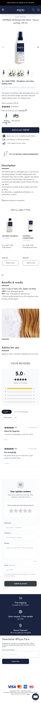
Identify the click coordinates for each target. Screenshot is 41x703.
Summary (7, 533)
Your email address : (9, 650)
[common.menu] (3, 9)
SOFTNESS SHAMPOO (10, 236)
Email (9, 565)
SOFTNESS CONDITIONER (28, 237)
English (6, 412)
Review (6, 543)
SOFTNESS (6, 238)
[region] (20, 47)
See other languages (21, 412)
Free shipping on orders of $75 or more (20, 3)
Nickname (7, 523)
